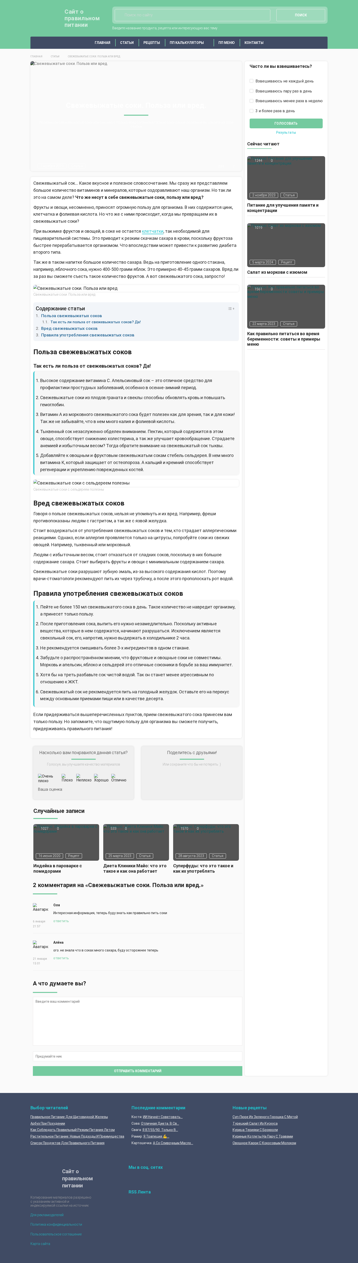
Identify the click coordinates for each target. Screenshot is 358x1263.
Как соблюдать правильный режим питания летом (72, 1130)
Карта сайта (40, 1244)
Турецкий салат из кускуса (255, 1123)
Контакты (254, 43)
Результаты (286, 132)
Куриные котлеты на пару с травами (263, 1136)
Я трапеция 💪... (156, 1136)
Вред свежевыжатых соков (69, 328)
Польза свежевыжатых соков (71, 315)
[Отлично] (118, 778)
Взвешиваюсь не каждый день (284, 81)
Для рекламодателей (47, 1215)
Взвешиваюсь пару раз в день (283, 91)
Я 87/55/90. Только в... (160, 1130)
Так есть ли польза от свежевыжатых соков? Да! (95, 322)
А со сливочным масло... (173, 1143)
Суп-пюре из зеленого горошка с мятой (265, 1117)
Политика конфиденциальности (56, 1224)
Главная (102, 43)
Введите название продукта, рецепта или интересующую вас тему (164, 28)
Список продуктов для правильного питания (67, 1143)
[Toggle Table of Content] (228, 309)
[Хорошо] (101, 778)
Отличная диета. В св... (160, 1123)
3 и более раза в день (274, 111)
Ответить (61, 921)
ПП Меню (226, 43)
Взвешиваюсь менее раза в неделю (288, 101)
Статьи (127, 43)
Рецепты (151, 43)
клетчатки (152, 231)
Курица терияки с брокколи (255, 1130)
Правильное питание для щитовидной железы (69, 1117)
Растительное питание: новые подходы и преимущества (77, 1136)
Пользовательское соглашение (56, 1234)
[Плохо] (68, 778)
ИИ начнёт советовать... (163, 1117)
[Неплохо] (84, 778)
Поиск (301, 15)
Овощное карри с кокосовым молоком (264, 1143)
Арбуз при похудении (47, 1123)
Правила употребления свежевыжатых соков (87, 335)
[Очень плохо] (48, 778)
